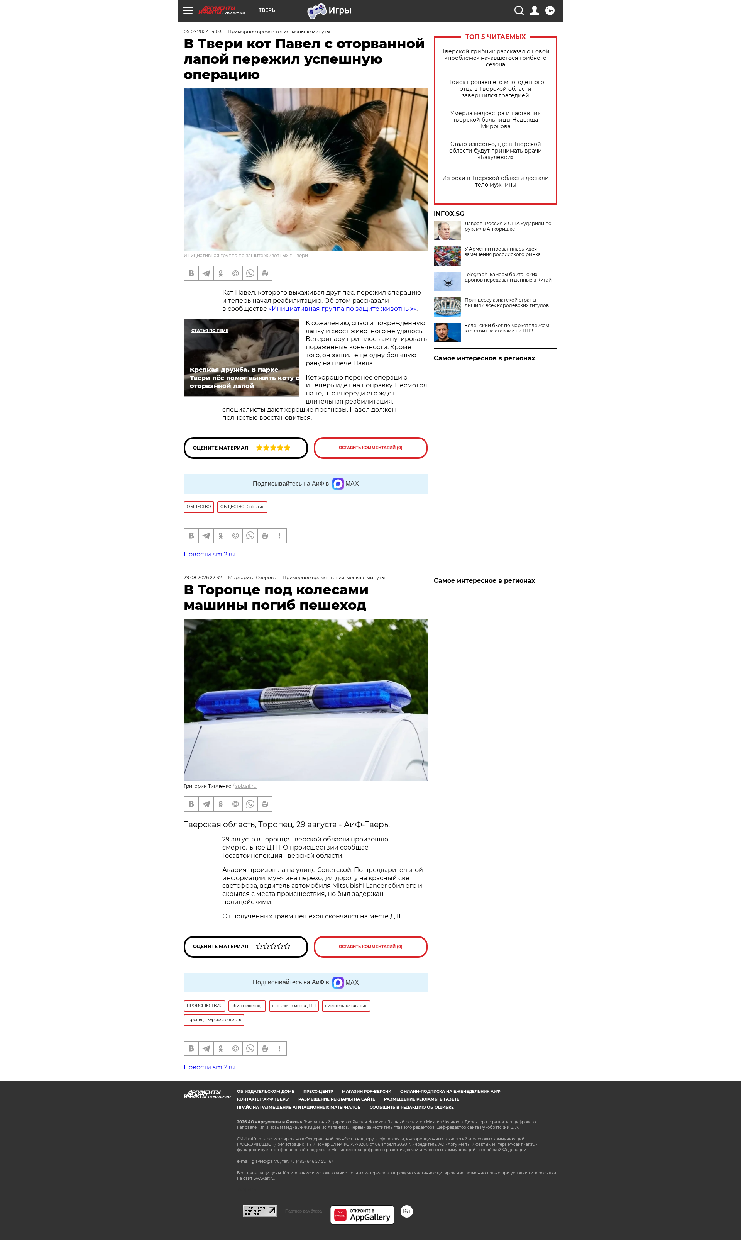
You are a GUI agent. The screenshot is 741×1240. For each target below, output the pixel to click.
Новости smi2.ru (209, 554)
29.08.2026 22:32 (203, 577)
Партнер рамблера (303, 1211)
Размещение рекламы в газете (421, 1099)
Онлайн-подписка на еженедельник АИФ (450, 1091)
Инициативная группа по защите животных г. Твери (246, 255)
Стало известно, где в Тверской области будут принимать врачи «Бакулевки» (495, 151)
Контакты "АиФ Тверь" (263, 1099)
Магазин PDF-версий (366, 1091)
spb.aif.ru (246, 786)
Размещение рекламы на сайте (336, 1099)
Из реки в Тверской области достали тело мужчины (495, 181)
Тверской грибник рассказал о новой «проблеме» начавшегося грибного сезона (496, 58)
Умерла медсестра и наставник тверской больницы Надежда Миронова (495, 120)
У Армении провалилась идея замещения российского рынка (503, 251)
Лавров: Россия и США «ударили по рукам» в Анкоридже (508, 226)
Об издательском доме (265, 1091)
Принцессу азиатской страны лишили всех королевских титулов (507, 302)
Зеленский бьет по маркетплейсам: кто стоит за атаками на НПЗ (507, 328)
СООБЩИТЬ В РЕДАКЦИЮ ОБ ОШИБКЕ (412, 1107)
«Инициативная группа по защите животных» (342, 308)
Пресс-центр (318, 1091)
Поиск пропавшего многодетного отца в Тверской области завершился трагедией (495, 89)
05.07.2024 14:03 (203, 31)
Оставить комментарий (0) (371, 447)
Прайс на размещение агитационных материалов (299, 1107)
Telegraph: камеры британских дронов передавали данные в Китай (508, 277)
